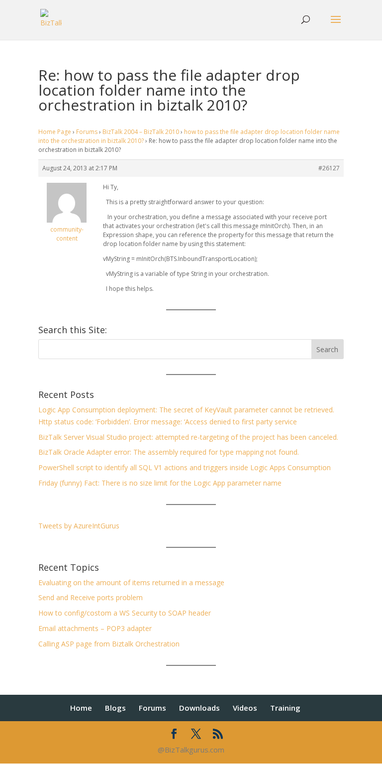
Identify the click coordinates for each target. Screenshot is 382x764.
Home (81, 708)
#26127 (329, 168)
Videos (245, 708)
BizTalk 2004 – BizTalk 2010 (140, 131)
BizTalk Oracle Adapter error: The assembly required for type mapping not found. (168, 452)
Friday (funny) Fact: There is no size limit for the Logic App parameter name (160, 483)
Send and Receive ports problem (90, 597)
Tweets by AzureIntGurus (78, 525)
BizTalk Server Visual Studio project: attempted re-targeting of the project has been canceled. (188, 437)
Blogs (115, 708)
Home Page (54, 131)
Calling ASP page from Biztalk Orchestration (109, 643)
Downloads (199, 708)
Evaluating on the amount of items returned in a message (131, 582)
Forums (86, 131)
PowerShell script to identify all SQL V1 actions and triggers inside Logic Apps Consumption (184, 467)
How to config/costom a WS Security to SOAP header (124, 613)
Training (285, 708)
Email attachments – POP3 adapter (95, 628)
